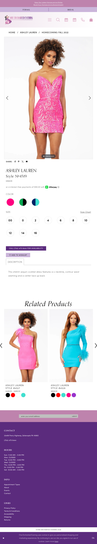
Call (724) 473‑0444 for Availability (26, 248)
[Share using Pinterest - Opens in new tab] (18, 161)
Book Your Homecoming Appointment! (48, 5)
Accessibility (9, 514)
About (6, 487)
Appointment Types (12, 484)
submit (74, 416)
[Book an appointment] (66, 20)
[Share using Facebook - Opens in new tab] (15, 161)
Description (15, 261)
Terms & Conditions (12, 511)
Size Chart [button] (85, 211)
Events (6, 490)
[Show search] (58, 20)
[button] (50, 20)
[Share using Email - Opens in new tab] (27, 161)
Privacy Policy (9, 508)
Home (12, 32)
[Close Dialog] (3, 538)
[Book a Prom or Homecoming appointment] (74, 20)
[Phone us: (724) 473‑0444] (83, 20)
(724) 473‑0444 (10, 440)
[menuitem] (26, 9)
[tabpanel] (48, 98)
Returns (7, 520)
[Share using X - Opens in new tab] (23, 161)
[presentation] (26, 345)
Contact (7, 493)
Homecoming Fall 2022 (55, 32)
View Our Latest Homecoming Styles (49, 2)
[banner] (19, 19)
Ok (93, 538)
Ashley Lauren (28, 32)
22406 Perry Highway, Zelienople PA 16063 (21, 435)
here (56, 541)
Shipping (7, 517)
